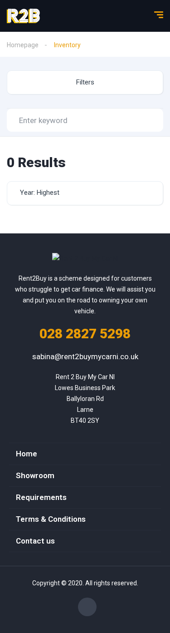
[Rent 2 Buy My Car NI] (23, 16)
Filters (85, 82)
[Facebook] (87, 607)
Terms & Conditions (51, 519)
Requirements (41, 497)
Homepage (23, 45)
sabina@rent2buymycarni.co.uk (85, 356)
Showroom (35, 475)
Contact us (35, 540)
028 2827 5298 (85, 333)
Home (26, 453)
